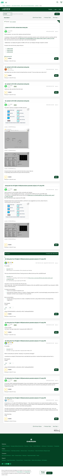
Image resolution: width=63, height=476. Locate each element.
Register (50, 9)
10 (8, 421)
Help (60, 9)
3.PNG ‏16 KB (10, 50)
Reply (56, 58)
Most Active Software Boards (27, 5)
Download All (9, 56)
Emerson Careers (18, 455)
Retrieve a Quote (24, 450)
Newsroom (24, 455)
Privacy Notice (20, 471)
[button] (6, 58)
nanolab (56, 253)
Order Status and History (15, 450)
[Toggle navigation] (8, 2)
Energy (31, 446)
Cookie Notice (27, 471)
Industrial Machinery (36, 446)
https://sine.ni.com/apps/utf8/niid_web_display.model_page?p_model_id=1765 (37, 38)
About (13, 455)
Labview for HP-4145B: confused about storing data (16, 27)
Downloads (4, 460)
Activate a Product (27, 460)
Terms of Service (31, 450)
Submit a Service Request (36, 460)
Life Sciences (44, 446)
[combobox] (33, 14)
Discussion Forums (16, 5)
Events (38, 455)
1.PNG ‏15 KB (10, 48)
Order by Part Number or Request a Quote (42, 450)
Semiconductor (50, 446)
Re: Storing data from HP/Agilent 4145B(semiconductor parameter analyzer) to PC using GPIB (25, 259)
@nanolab (8, 269)
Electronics (26, 446)
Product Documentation (11, 460)
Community (8, 5)
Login (55, 9)
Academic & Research (6, 446)
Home (4, 5)
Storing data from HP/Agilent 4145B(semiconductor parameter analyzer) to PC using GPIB (24, 185)
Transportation (56, 446)
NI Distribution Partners (6, 450)
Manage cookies (43, 472)
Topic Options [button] (6, 17)
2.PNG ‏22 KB (10, 52)
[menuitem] (57, 2)
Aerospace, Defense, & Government (17, 446)
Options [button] (56, 31)
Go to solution (13, 21)
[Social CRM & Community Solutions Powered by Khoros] (57, 430)
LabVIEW (36, 5)
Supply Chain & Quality (32, 455)
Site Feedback (44, 460)
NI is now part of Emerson (6, 455)
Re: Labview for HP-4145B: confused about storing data (17, 67)
